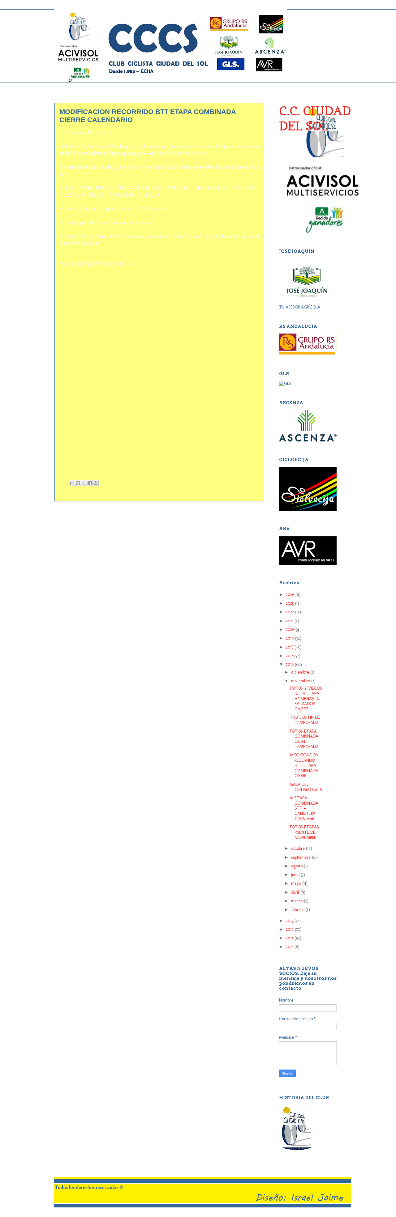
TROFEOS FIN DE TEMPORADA (305, 720)
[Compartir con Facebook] (90, 483)
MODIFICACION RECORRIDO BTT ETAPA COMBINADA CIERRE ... (304, 765)
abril (295, 892)
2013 (290, 938)
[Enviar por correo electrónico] (72, 483)
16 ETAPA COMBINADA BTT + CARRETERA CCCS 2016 (304, 808)
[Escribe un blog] (78, 483)
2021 (290, 620)
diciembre (300, 672)
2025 (290, 603)
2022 (290, 612)
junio (296, 874)
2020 (291, 629)
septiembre (301, 857)
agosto (297, 866)
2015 (290, 920)
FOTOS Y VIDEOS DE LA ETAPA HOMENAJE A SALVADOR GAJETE (306, 699)
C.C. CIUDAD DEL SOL (315, 118)
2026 (290, 594)
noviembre (301, 680)
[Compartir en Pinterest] (96, 483)
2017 (290, 655)
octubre (298, 848)
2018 (290, 647)
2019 (290, 638)
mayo (296, 883)
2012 (290, 946)
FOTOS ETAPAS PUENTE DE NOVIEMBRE (304, 832)
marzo (297, 901)
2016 (290, 664)
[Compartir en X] (84, 483)
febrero (298, 909)
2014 (290, 929)
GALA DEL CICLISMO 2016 (306, 787)
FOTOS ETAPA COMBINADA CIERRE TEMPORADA (304, 739)
